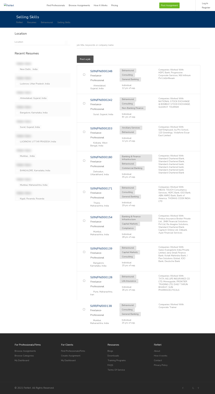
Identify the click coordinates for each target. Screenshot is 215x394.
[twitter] (198, 388)
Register (205, 7)
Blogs (110, 351)
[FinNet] (21, 2)
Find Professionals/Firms (73, 351)
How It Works (101, 5)
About (157, 351)
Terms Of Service (116, 369)
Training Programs (117, 360)
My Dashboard (22, 360)
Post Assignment (169, 5)
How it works (160, 355)
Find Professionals (56, 5)
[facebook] (183, 388)
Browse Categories (24, 355)
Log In (204, 3)
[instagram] (188, 388)
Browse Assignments (79, 5)
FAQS (110, 365)
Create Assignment (70, 355)
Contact (158, 360)
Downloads (113, 355)
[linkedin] (193, 388)
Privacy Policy (160, 365)
